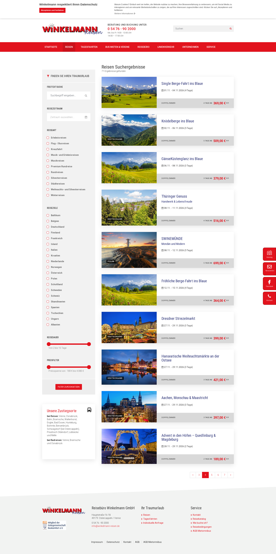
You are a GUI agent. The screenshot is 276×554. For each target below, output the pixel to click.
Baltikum (55, 215)
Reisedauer (53, 337)
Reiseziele (52, 208)
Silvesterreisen (59, 178)
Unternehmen (190, 47)
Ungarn (55, 319)
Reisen (69, 47)
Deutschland (57, 227)
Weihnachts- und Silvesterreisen (68, 189)
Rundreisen (57, 172)
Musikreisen (57, 160)
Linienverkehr (165, 47)
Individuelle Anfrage (153, 523)
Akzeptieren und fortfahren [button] (52, 10)
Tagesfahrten (89, 47)
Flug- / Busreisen (60, 143)
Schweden (56, 290)
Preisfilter (53, 360)
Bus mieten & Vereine (117, 47)
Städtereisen (58, 183)
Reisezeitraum (54, 108)
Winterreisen (58, 195)
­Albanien (55, 324)
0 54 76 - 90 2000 (122, 29)
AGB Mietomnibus (202, 531)
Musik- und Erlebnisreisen (65, 155)
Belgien (55, 221)
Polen (54, 278)
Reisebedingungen (202, 527)
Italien (54, 250)
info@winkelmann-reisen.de (105, 526)
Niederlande (57, 261)
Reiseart (51, 130)
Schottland (57, 284)
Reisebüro (144, 47)
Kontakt (197, 515)
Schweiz (55, 296)
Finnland (55, 232)
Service (211, 47)
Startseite (51, 47)
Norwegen (56, 267)
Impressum (97, 542)
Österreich (56, 273)
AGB (137, 542)
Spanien (55, 307)
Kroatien (55, 255)
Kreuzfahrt (56, 149)
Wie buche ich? (200, 523)
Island (54, 244)
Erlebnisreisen (58, 137)
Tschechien (57, 313)
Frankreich (56, 238)
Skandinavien (58, 301)
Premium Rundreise (61, 166)
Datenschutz (113, 542)
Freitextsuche (55, 87)
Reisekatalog (199, 519)
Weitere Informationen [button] (124, 13)
